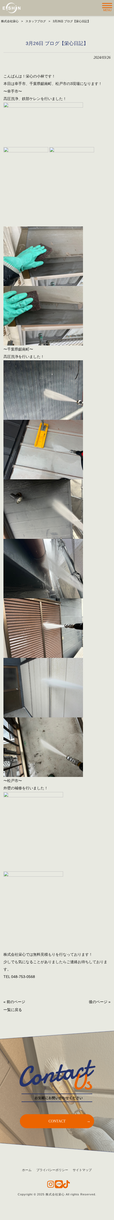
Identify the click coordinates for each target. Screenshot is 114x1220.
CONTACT (57, 1121)
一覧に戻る (12, 1010)
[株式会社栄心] (11, 8)
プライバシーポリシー (52, 1170)
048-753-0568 (23, 977)
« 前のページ (14, 1002)
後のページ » (100, 1002)
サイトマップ (82, 1170)
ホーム (27, 1170)
